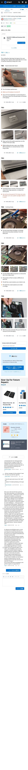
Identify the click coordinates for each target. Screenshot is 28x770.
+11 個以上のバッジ (14, 437)
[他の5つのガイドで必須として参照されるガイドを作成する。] (12, 435)
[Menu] (2, 2)
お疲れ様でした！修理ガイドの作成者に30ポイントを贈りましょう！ (14, 367)
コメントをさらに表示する (14, 570)
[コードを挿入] (8, 577)
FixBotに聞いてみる (10, 102)
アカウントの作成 (21, 6)
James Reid (7, 476)
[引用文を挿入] (13, 577)
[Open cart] (22, 2)
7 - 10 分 (4, 26)
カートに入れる (21, 42)
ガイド (7, 9)
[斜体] (6, 577)
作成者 (5, 424)
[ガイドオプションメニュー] (26, 9)
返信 (20, 469)
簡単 (9, 26)
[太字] (4, 577)
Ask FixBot (13, 348)
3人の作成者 (11, 424)
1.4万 (3, 23)
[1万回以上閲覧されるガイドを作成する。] (15, 435)
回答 (12, 9)
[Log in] (26, 2)
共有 (22, 476)
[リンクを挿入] (10, 577)
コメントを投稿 (20, 588)
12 (8, 23)
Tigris (5, 525)
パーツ (2, 9)
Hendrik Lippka (7, 469)
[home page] (8, 2)
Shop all (3, 384)
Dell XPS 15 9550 (17, 12)
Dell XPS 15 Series (8, 12)
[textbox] (13, 582)
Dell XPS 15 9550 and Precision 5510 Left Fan (16, 38)
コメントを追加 (14, 342)
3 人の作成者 (18, 18)
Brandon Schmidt (8, 18)
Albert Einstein (8, 484)
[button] (19, 2)
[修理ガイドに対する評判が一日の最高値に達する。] (17, 435)
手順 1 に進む (5, 52)
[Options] (2, 12)
